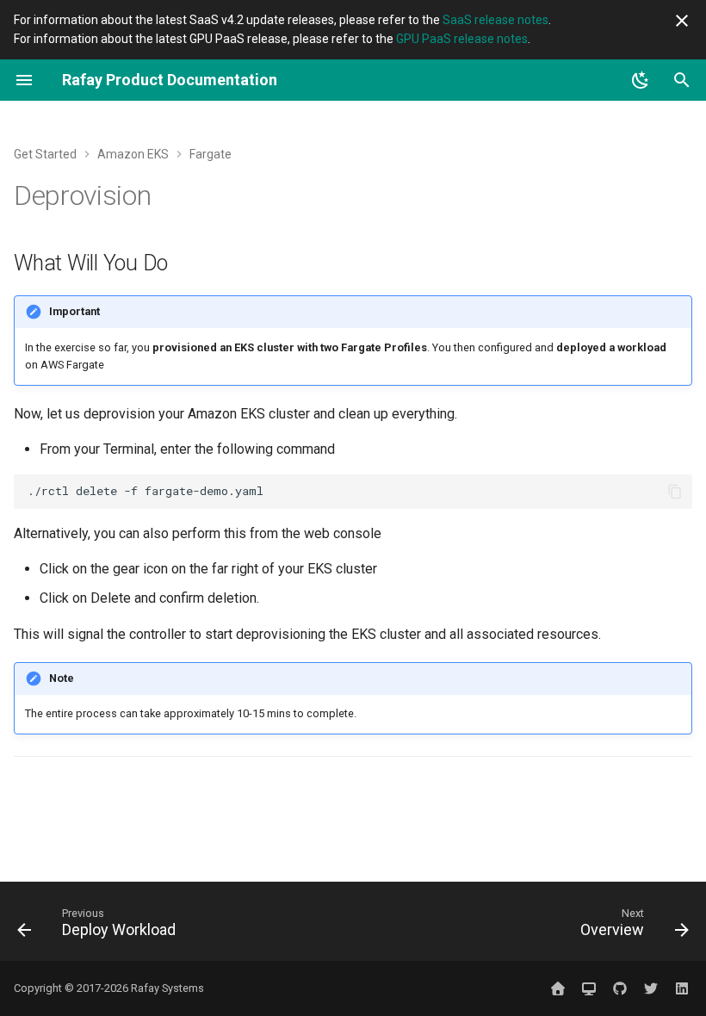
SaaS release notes (495, 20)
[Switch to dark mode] (640, 80)
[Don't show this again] (682, 20)
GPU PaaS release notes (462, 39)
